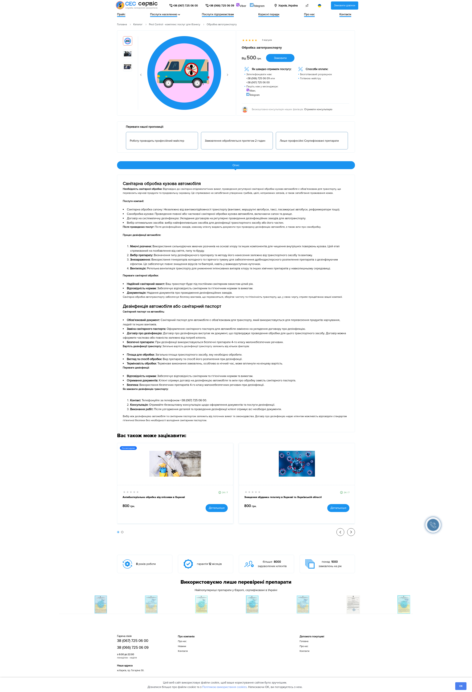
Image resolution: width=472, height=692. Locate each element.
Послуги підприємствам (218, 14)
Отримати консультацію (318, 109)
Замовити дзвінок (344, 5)
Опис (236, 165)
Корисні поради (268, 14)
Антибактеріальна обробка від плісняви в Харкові (154, 497)
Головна (122, 24)
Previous (141, 75)
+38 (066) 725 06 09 (258, 78)
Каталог (138, 24)
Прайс (121, 14)
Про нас (309, 14)
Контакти (345, 14)
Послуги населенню (163, 14)
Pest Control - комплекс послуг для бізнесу (174, 24)
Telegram (259, 6)
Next (227, 75)
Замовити (280, 58)
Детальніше (217, 508)
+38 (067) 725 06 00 (258, 82)
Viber (243, 6)
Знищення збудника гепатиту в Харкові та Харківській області (283, 497)
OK (461, 686)
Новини (182, 646)
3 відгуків (267, 40)
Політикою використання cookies (224, 687)
